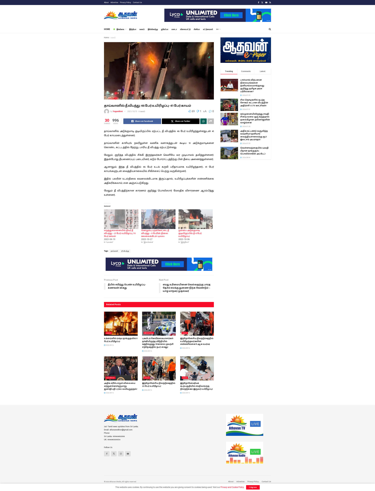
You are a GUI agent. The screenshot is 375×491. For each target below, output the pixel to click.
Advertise (114, 2)
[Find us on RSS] (270, 2)
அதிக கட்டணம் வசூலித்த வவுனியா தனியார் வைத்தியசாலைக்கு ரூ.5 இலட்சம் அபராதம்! (254, 135)
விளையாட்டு (185, 29)
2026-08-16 (109, 345)
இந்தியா (132, 29)
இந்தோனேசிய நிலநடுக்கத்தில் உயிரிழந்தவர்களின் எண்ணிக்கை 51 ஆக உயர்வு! (196, 341)
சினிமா (197, 29)
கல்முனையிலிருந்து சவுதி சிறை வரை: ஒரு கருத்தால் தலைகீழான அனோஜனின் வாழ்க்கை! (255, 118)
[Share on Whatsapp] (203, 121)
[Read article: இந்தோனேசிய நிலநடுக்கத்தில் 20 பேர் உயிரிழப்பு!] (159, 368)
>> (217, 29)
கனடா (174, 29)
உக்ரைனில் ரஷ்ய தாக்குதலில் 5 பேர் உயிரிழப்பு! (120, 340)
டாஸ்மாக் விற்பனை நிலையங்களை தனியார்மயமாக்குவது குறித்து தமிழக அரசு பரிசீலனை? (252, 86)
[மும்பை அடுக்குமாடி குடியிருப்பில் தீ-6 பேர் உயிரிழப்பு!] (195, 219)
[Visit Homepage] (121, 15)
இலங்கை (120, 29)
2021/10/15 (132, 111)
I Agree (253, 487)
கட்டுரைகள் (208, 29)
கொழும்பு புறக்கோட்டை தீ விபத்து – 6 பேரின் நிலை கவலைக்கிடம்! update (155, 233)
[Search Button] (270, 29)
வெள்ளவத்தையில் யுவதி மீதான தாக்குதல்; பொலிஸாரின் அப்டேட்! (254, 150)
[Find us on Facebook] (258, 2)
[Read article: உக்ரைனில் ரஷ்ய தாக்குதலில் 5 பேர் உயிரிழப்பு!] (121, 324)
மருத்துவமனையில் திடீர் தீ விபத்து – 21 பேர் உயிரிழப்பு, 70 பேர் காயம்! (120, 233)
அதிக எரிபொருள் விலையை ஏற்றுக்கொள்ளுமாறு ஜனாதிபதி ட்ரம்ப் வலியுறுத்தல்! (120, 386)
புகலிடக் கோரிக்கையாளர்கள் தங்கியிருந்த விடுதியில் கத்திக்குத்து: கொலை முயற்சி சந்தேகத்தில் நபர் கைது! (158, 343)
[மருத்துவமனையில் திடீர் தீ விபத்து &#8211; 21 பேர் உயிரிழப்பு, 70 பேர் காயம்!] (121, 219)
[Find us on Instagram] (121, 453)
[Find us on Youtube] (266, 2)
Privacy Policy (125, 2)
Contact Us (137, 2)
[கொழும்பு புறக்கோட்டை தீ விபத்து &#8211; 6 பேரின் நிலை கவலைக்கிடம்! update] (158, 219)
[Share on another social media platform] (210, 121)
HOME (107, 29)
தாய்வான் (114, 251)
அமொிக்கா (110, 378)
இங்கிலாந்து (153, 29)
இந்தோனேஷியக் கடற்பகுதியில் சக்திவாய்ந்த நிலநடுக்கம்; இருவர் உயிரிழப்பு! (196, 386)
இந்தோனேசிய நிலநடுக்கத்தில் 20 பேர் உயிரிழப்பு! (158, 385)
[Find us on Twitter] (262, 2)
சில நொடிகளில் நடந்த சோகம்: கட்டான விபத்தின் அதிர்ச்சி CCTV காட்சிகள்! (254, 102)
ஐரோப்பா (164, 29)
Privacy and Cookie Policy (232, 487)
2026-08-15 (109, 393)
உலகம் (142, 29)
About (106, 2)
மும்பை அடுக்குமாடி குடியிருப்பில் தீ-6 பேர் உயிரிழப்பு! (190, 233)
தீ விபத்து (125, 251)
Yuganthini (118, 111)
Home (106, 38)
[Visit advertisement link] (217, 15)
